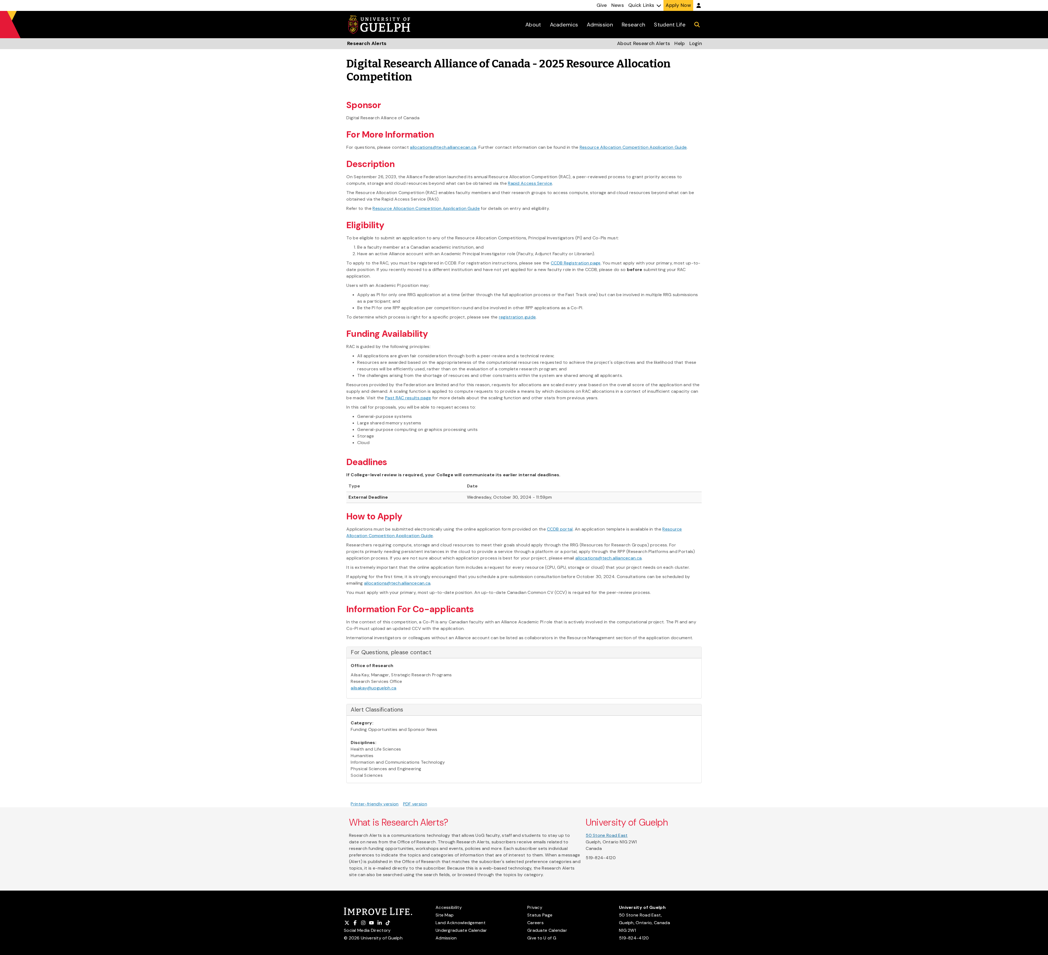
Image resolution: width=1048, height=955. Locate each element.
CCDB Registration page (576, 263)
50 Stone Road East (606, 835)
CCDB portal (560, 529)
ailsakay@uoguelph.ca (373, 688)
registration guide (517, 317)
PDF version (415, 804)
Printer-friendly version (374, 804)
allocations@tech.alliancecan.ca (443, 147)
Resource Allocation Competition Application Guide (633, 147)
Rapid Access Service (530, 183)
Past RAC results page (408, 398)
